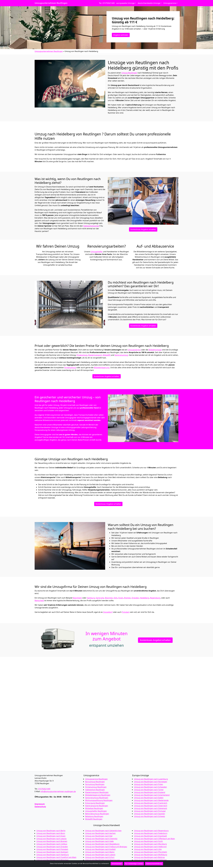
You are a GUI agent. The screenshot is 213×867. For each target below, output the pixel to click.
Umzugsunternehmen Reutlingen (51, 3)
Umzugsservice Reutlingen (96, 779)
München (109, 598)
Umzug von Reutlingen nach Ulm (148, 849)
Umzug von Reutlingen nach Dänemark (150, 808)
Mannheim (77, 598)
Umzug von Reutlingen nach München (52, 860)
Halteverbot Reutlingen (95, 789)
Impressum (40, 804)
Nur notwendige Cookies (134, 864)
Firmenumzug (70, 367)
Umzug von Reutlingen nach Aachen (100, 833)
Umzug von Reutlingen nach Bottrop (149, 857)
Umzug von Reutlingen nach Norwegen (150, 781)
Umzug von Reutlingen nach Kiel (98, 836)
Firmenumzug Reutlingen (95, 787)
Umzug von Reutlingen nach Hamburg (52, 854)
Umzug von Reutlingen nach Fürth (148, 841)
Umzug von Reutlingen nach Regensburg (151, 830)
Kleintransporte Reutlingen (96, 805)
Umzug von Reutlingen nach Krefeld (100, 849)
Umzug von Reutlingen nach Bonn (50, 833)
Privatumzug (82, 355)
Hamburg (91, 598)
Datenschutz (40, 806)
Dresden (135, 598)
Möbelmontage (155, 349)
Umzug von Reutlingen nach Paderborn (150, 833)
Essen (120, 598)
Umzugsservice (134, 349)
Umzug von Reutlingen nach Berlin (50, 830)
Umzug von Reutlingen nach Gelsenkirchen (103, 830)
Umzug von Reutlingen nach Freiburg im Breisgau (106, 846)
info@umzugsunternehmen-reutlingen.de (58, 791)
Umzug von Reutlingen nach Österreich (150, 805)
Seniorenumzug (121, 355)
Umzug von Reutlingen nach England (149, 792)
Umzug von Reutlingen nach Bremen (51, 841)
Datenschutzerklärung (154, 864)
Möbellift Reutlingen (93, 819)
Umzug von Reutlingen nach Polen (148, 784)
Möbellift (107, 355)
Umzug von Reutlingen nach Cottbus (51, 844)
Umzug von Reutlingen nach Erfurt (99, 857)
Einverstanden (117, 864)
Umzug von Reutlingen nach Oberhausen (102, 860)
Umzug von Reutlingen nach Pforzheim (150, 852)
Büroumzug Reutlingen (95, 781)
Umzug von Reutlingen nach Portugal (150, 811)
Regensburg (155, 598)
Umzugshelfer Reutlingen (96, 811)
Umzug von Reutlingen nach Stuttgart (52, 852)
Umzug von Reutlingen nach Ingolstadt (150, 836)
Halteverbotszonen (91, 226)
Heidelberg (144, 598)
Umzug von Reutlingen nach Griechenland (152, 795)
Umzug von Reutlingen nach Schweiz (149, 816)
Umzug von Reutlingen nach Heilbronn (150, 846)
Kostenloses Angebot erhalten (143, 229)
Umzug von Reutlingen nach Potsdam (52, 849)
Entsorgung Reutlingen (95, 803)
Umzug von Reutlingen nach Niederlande (151, 800)
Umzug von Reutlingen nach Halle (99, 841)
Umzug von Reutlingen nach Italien (148, 797)
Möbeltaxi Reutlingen (94, 808)
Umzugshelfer (97, 251)
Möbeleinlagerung (101, 367)
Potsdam (125, 612)
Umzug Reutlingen (129, 73)
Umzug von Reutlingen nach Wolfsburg (150, 854)
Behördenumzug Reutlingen (97, 813)
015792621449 (44, 789)
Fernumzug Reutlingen (94, 784)
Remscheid (39, 600)
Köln (115, 598)
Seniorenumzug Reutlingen (96, 797)
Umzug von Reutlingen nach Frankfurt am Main (56, 857)
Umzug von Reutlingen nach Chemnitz (101, 838)
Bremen (127, 598)
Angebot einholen (120, 35)
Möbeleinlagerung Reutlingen (97, 795)
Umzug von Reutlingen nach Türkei (148, 789)
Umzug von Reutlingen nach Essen (50, 836)
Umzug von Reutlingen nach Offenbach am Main (154, 838)
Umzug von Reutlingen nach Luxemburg (151, 779)
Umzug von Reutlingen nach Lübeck (100, 854)
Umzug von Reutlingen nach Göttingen (150, 860)
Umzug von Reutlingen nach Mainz (99, 852)
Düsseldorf (107, 612)
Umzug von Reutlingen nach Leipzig (51, 838)
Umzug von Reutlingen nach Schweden (150, 787)
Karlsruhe (100, 598)
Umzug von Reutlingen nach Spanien (149, 813)
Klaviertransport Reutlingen (96, 792)
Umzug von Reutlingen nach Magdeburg (102, 844)
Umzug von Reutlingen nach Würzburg (150, 844)
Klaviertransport (95, 355)
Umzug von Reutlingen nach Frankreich (150, 803)
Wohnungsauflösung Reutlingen (98, 800)
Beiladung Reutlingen (94, 816)
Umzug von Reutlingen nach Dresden (52, 846)
